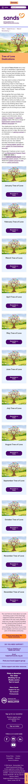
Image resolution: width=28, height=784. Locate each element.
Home (3, 28)
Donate (14, 3)
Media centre (14, 680)
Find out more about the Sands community (14, 636)
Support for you (11, 28)
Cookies (18, 756)
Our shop (14, 675)
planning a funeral (7, 118)
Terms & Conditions (13, 760)
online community (12, 162)
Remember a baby (14, 194)
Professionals (14, 694)
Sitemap (17, 758)
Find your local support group (14, 661)
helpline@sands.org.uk (13, 156)
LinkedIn (20, 739)
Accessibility (10, 758)
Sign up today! (14, 726)
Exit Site (26, 778)
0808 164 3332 (14, 649)
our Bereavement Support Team (15, 153)
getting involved (18, 132)
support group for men (16, 160)
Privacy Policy (10, 756)
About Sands (14, 687)
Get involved (14, 691)
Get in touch (14, 682)
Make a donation (14, 673)
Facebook (6, 739)
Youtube (13, 744)
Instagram (13, 739)
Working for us (14, 678)
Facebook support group (10, 158)
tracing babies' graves (14, 144)
